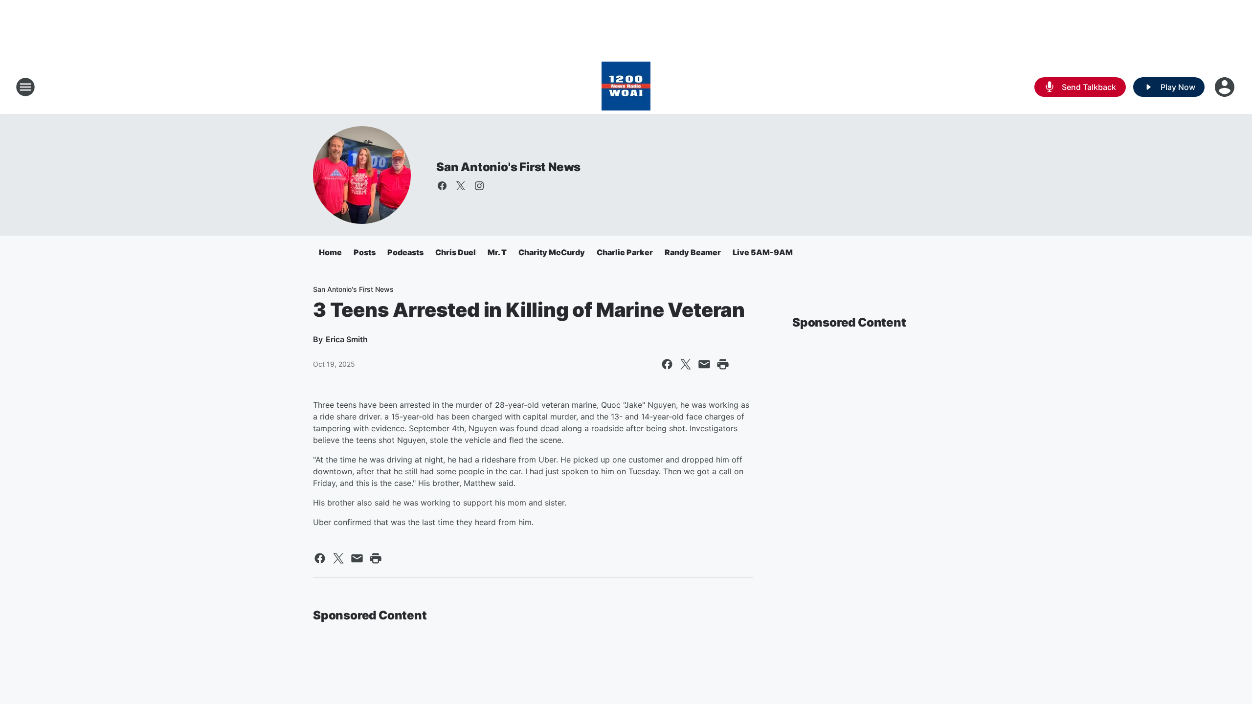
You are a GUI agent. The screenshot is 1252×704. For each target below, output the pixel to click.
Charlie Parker (625, 252)
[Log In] (1225, 87)
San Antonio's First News (508, 167)
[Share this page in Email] (704, 364)
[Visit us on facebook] (442, 186)
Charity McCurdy (551, 252)
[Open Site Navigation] (25, 87)
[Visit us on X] (461, 186)
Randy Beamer (693, 252)
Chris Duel (455, 252)
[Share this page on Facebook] (667, 364)
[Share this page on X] (686, 364)
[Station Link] (626, 87)
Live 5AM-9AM (763, 252)
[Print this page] (723, 364)
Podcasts (405, 252)
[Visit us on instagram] (479, 186)
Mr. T (497, 252)
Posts (365, 252)
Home (330, 252)
